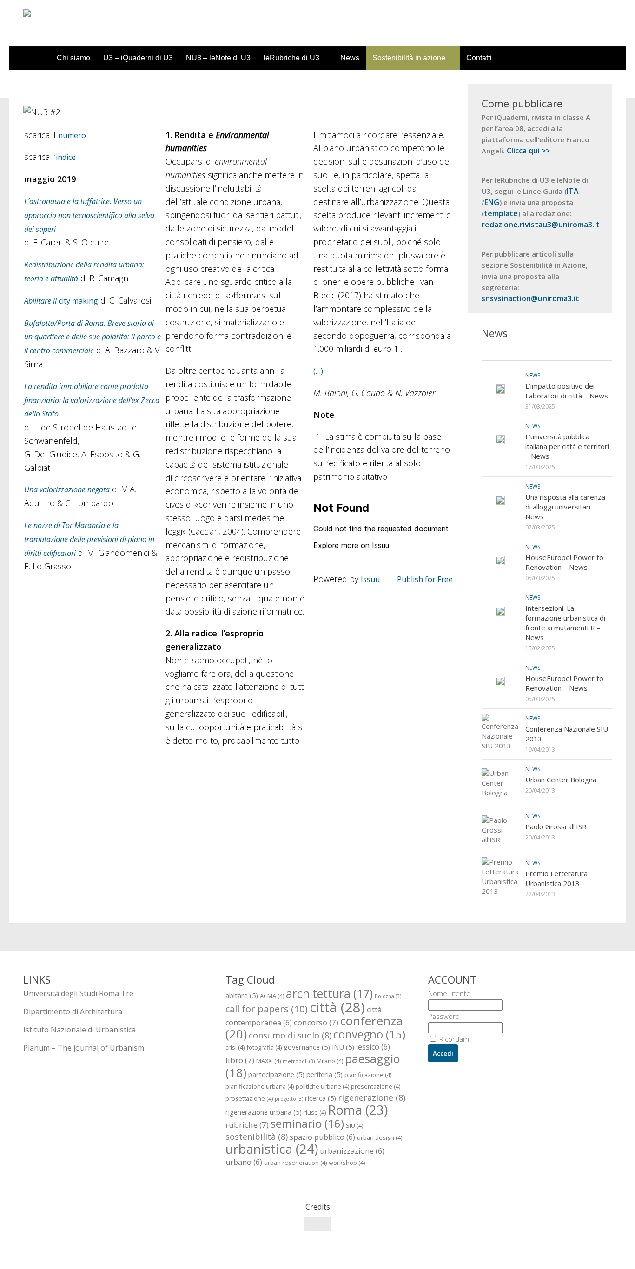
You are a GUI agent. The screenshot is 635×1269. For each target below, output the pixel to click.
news (532, 375)
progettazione (249, 1098)
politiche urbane (322, 1086)
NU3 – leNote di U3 (218, 58)
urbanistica (271, 1148)
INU (343, 1046)
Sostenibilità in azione (408, 58)
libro (239, 1060)
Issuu (370, 579)
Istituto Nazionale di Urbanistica (79, 1029)
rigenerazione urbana (263, 1112)
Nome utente (449, 993)
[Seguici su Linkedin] (605, 1242)
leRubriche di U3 (291, 58)
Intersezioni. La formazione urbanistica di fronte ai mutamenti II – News (565, 622)
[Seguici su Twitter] (571, 1242)
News (349, 58)
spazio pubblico (322, 1137)
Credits (317, 1207)
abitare (241, 995)
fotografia (264, 1047)
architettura (329, 993)
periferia (324, 1074)
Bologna (388, 996)
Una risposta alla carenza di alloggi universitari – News (565, 506)
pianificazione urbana (259, 1086)
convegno (369, 1034)
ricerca (320, 1098)
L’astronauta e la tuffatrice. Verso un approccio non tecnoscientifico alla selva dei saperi (89, 215)
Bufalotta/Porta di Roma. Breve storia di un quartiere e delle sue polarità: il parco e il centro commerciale (92, 337)
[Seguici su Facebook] (555, 1242)
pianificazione (367, 1075)
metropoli (299, 1061)
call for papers (266, 1008)
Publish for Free (425, 579)
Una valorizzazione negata (67, 489)
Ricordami (453, 1039)
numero (72, 135)
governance (307, 1046)
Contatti (479, 58)
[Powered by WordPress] (61, 1250)
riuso (315, 1112)
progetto (289, 1099)
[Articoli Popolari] (579, 351)
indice (66, 157)
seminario (307, 1123)
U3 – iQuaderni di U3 (138, 58)
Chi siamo (73, 58)
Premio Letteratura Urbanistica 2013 (556, 878)
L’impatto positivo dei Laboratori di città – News (566, 390)
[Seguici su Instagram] (588, 1242)
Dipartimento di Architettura (72, 1011)
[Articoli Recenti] (514, 351)
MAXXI (268, 1061)
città (337, 1007)
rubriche (247, 1124)
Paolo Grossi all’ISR (556, 826)
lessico (373, 1047)
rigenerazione (371, 1097)
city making (61, 301)
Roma (358, 1109)
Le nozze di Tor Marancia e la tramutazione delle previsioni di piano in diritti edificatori (89, 539)
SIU (354, 1125)
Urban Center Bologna (560, 779)
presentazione (375, 1086)
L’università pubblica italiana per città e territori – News (567, 446)
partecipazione (276, 1074)
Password (444, 1016)
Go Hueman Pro (138, 1249)
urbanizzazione (352, 1151)
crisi (235, 1047)
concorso (316, 1022)
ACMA (272, 995)
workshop (347, 1162)
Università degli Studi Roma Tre (78, 993)
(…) (318, 371)
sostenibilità (256, 1136)
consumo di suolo (290, 1035)
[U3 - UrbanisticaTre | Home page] (76, 23)
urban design (379, 1137)
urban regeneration (295, 1162)
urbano (243, 1162)
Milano (330, 1061)
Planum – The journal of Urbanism (83, 1048)
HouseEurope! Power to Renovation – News (564, 562)
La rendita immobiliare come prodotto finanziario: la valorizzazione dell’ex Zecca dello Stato (91, 400)
